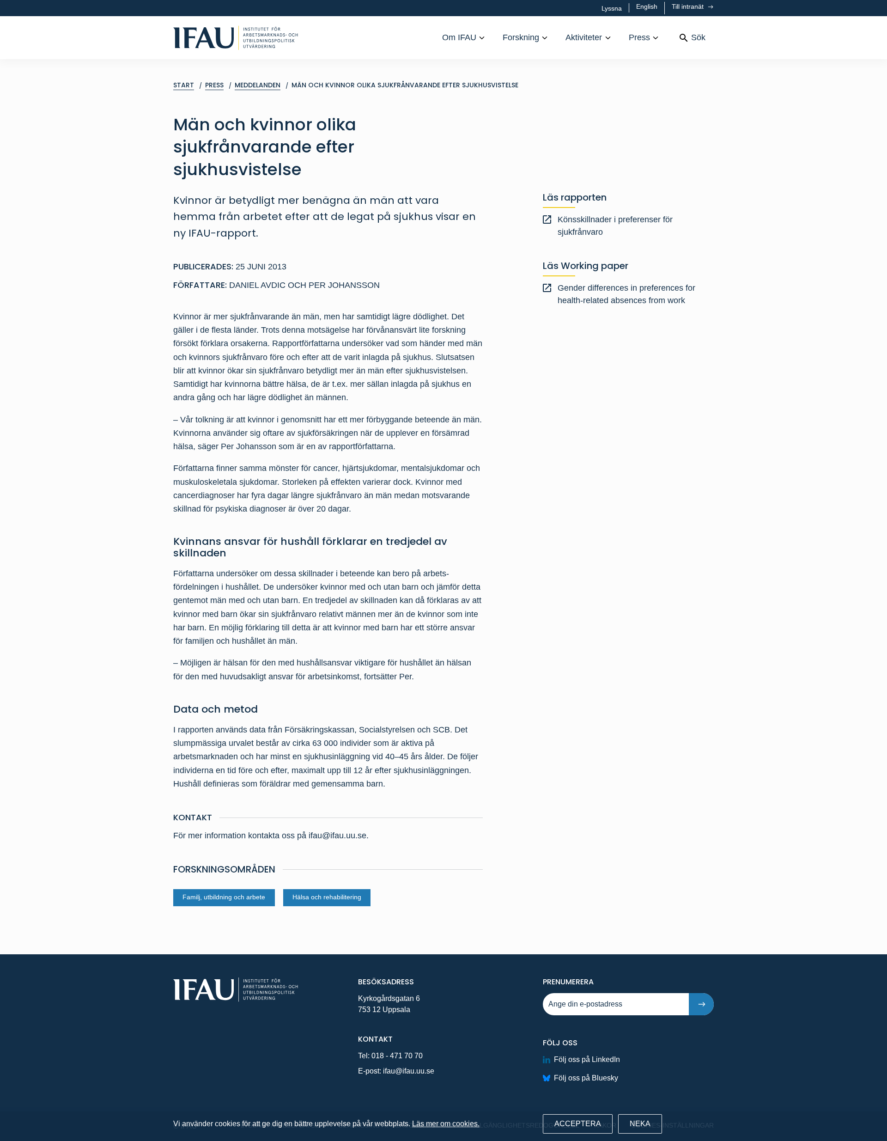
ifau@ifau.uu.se (408, 1071)
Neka (640, 1124)
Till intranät (688, 6)
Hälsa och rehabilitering (326, 897)
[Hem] (235, 37)
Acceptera (577, 1124)
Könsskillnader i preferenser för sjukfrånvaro (615, 226)
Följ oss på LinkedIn (587, 1059)
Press (639, 37)
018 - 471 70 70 (397, 1056)
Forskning (521, 37)
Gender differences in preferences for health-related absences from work (626, 294)
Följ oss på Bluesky (586, 1078)
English (646, 6)
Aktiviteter (583, 37)
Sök (698, 37)
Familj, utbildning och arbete (223, 897)
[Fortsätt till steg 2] (701, 1004)
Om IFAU (459, 37)
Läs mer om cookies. (446, 1124)
